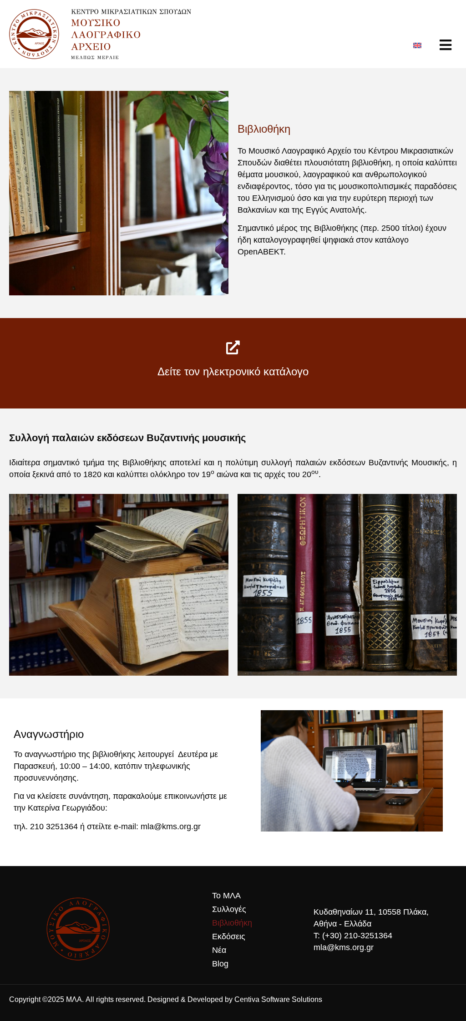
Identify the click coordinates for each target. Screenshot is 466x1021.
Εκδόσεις (228, 936)
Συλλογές (229, 909)
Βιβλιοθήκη (232, 922)
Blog (220, 963)
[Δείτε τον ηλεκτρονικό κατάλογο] (233, 347)
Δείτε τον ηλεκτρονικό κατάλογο (233, 371)
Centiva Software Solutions (278, 999)
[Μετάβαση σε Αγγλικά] (417, 45)
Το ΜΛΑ (226, 895)
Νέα (219, 950)
